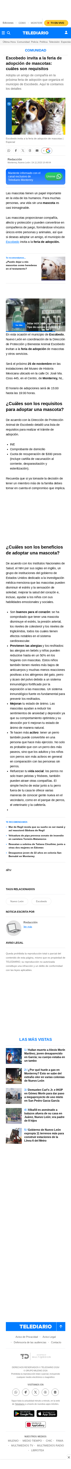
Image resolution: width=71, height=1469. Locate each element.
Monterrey (38, 23)
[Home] (35, 32)
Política (44, 41)
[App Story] (47, 1414)
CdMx (22, 23)
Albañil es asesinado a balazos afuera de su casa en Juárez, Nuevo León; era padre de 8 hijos (44, 1115)
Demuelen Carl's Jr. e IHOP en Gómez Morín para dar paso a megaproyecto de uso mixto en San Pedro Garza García (44, 1095)
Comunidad (23, 41)
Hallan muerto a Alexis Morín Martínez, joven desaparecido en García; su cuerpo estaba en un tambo (44, 1055)
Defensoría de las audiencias (30, 1342)
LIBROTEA (37, 1450)
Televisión (54, 41)
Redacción (15, 159)
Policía (34, 41)
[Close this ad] (68, 1457)
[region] (35, 8)
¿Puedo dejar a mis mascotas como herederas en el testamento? (21, 265)
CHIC (49, 1440)
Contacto (56, 1342)
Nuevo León (17, 901)
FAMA (59, 1440)
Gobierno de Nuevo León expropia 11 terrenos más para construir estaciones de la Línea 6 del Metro (44, 1135)
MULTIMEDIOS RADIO (50, 1445)
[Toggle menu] (3, 33)
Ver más (27, 926)
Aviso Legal (49, 1336)
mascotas (18, 193)
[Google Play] (24, 1414)
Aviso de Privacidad (27, 1336)
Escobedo (12, 242)
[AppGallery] (35, 1425)
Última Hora (9, 41)
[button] (9, 151)
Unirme (50, 176)
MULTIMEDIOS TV (22, 1445)
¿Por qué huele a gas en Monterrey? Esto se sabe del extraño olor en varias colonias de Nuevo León (44, 1075)
